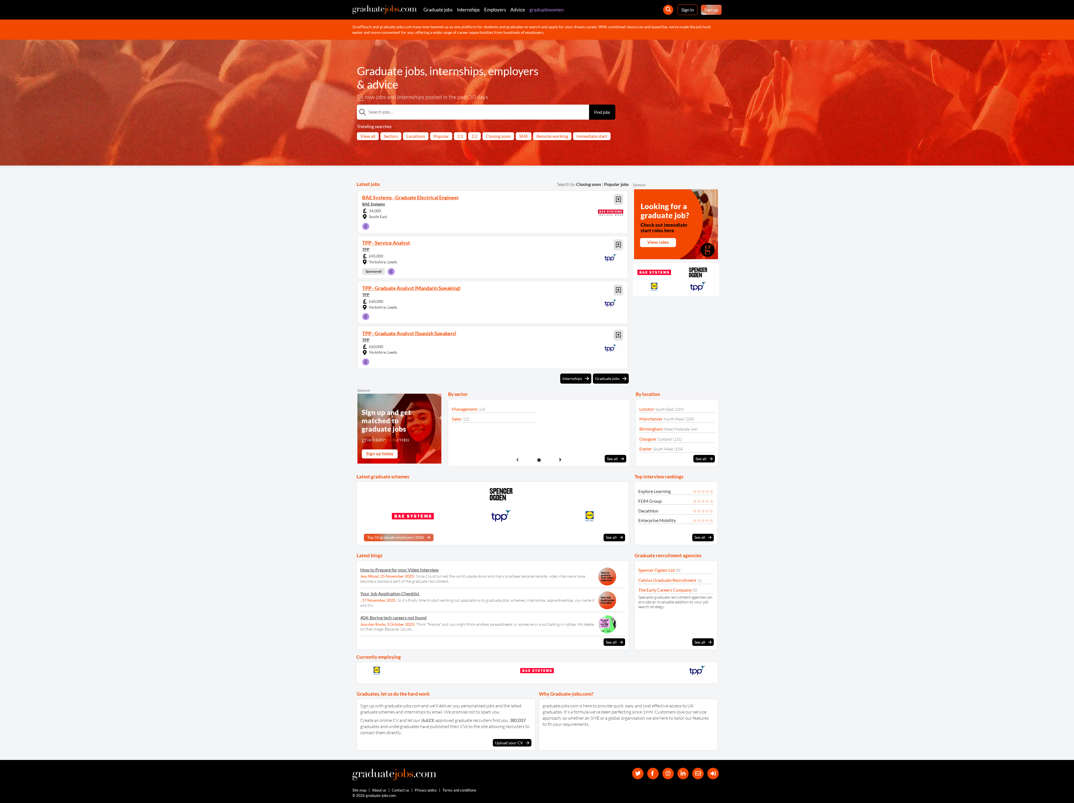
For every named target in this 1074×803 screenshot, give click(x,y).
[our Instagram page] (668, 773)
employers (513, 71)
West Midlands (676, 429)
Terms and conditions (459, 790)
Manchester (651, 418)
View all (367, 136)
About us (379, 790)
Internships (468, 10)
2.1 (460, 136)
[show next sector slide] (560, 460)
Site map (359, 790)
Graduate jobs (438, 10)
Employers (495, 10)
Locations (415, 136)
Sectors (391, 136)
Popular (441, 136)
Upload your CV (509, 742)
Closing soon (498, 136)
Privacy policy (426, 790)
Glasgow (647, 438)
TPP (365, 249)
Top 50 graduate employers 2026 (395, 537)
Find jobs (602, 112)
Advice (517, 10)
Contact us (400, 790)
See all (612, 458)
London (646, 409)
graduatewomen (546, 10)
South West (663, 449)
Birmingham (651, 428)
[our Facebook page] (653, 773)
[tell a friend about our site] (698, 773)
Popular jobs (616, 184)
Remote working (552, 136)
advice (382, 84)
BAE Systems (373, 204)
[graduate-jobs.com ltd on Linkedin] (683, 773)
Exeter (645, 448)
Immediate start (591, 136)
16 (360, 96)
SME (523, 136)
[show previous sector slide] (517, 460)
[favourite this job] (618, 199)
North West (674, 419)
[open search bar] (668, 10)
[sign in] (713, 773)
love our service (691, 712)
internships (456, 71)
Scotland (664, 439)
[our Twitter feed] (638, 773)
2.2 (474, 136)
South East (664, 409)
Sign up (711, 9)
